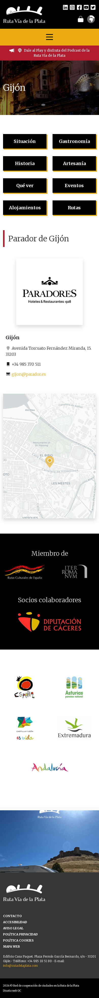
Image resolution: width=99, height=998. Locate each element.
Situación (25, 141)
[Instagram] (72, 7)
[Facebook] (79, 7)
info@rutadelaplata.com (20, 965)
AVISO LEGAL (13, 928)
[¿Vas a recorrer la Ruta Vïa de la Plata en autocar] (49, 859)
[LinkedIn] (65, 7)
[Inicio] (24, 14)
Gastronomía (74, 141)
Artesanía (74, 163)
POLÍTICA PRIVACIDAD (20, 934)
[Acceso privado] (81, 18)
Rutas (74, 208)
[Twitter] (93, 7)
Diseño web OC (12, 990)
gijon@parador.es (29, 374)
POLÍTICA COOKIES (18, 940)
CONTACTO (12, 916)
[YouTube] (86, 7)
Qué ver (25, 185)
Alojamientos (25, 208)
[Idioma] (91, 21)
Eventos (74, 185)
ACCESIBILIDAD (15, 922)
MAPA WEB (11, 946)
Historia (25, 163)
